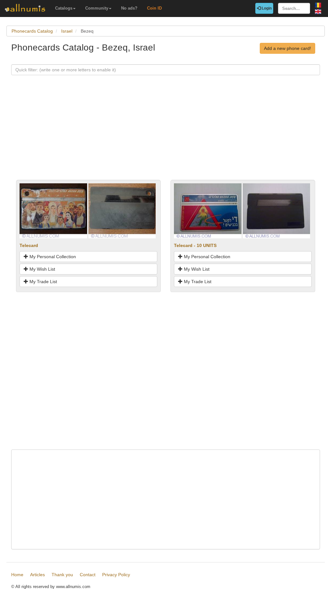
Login (266, 8)
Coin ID (154, 8)
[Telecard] (53, 210)
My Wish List (41, 269)
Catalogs (63, 8)
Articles (37, 574)
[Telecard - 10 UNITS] (208, 210)
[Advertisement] (165, 135)
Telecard (29, 245)
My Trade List (42, 281)
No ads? (129, 8)
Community (96, 8)
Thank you (62, 574)
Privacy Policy (116, 574)
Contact (87, 574)
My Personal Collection (52, 256)
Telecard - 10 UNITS (195, 245)
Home (17, 574)
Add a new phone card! (287, 48)
